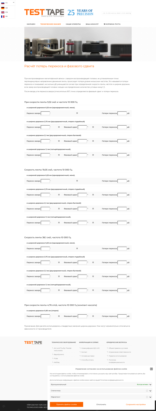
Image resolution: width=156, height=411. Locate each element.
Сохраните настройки (136, 404)
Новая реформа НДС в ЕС (90, 348)
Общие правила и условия (118, 348)
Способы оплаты (87, 360)
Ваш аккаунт (92, 24)
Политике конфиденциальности (111, 380)
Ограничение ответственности (120, 352)
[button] (151, 369)
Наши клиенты (73, 24)
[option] (7, 8)
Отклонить (101, 404)
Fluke (56, 358)
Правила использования (118, 356)
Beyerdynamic (59, 354)
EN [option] (6, 12)
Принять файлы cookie (66, 404)
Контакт (84, 352)
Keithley (57, 362)
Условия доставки (87, 356)
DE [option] (6, 8)
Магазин (31, 24)
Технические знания (50, 24)
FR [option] (6, 16)
